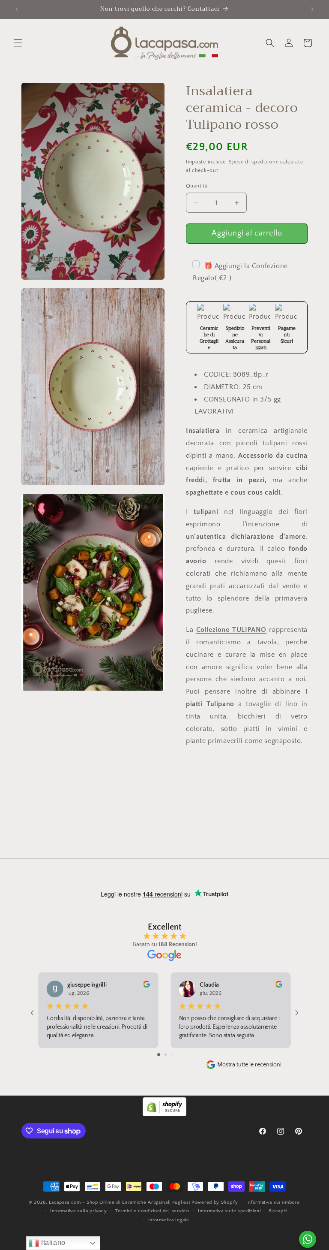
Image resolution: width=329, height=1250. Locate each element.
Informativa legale (169, 1220)
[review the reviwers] (146, 986)
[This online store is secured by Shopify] (164, 1114)
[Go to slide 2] (165, 1055)
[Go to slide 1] (158, 1054)
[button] (18, 42)
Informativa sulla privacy (78, 1211)
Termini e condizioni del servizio (152, 1211)
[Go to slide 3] (171, 1054)
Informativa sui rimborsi (273, 1202)
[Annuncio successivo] (312, 9)
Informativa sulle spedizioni (229, 1211)
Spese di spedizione (253, 162)
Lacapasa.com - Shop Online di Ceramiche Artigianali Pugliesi (119, 1202)
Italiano (52, 1242)
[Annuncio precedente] (16, 9)
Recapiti (278, 1211)
